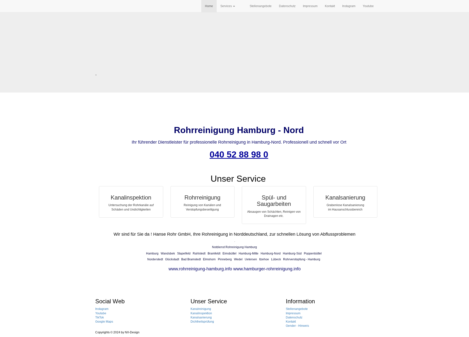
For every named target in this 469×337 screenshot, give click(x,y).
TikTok (99, 317)
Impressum (310, 6)
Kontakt (330, 6)
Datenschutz (287, 6)
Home (209, 6)
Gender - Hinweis (297, 325)
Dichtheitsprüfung (202, 321)
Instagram (348, 6)
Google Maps (104, 321)
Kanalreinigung (201, 309)
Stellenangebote (261, 6)
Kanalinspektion (201, 313)
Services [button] (226, 6)
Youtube (368, 6)
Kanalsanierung (201, 317)
